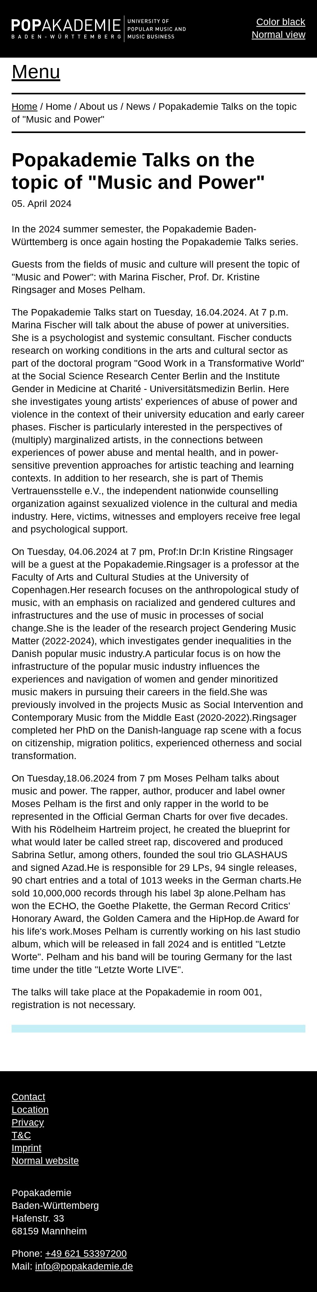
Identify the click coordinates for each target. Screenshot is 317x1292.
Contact (28, 1096)
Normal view (278, 34)
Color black (280, 21)
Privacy (28, 1122)
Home (24, 106)
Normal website (45, 1160)
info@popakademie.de (84, 1266)
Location (30, 1109)
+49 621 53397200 (86, 1253)
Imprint (26, 1147)
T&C (21, 1135)
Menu (36, 71)
